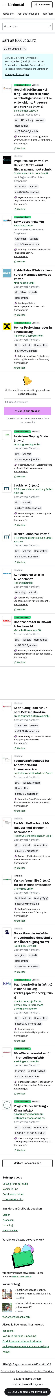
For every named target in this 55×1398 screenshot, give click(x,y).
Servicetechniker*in (29, 222)
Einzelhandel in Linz (13, 1194)
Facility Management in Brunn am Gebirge (25, 1346)
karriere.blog (11, 1284)
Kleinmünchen (10, 1230)
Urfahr (6, 1214)
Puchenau (8, 1220)
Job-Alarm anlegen (29, 411)
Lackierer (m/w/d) (26, 485)
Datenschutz (8, 1371)
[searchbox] (27, 26)
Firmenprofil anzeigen (17, 74)
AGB (48, 1364)
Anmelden (44, 4)
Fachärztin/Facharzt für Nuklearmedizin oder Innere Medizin (32, 828)
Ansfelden (21, 238)
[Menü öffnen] (4, 4)
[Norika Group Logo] (27, 1385)
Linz (33, 40)
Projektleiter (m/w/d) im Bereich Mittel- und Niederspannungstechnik (32, 165)
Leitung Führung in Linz (15, 1183)
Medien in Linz (10, 1189)
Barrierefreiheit (25, 1371)
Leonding (20, 592)
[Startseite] (17, 4)
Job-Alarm (48, 13)
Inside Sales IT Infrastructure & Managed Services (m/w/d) (33, 275)
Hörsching (27, 120)
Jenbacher (8, 1330)
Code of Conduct (44, 1371)
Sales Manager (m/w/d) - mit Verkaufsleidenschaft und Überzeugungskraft (33, 937)
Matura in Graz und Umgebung (19, 1336)
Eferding (20, 1071)
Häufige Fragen (11, 1364)
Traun (18, 725)
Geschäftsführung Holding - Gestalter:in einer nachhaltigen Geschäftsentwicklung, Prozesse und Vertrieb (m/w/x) (33, 98)
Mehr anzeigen (21, 143)
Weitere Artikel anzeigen (16, 1317)
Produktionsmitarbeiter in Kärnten (22, 1341)
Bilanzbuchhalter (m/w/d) (32, 534)
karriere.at (36, 1324)
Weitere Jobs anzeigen (27, 1163)
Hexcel (6, 1351)
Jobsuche (8, 13)
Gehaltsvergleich (21, 1276)
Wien (18, 120)
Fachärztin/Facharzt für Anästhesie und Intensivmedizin (32, 765)
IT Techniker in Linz (12, 1199)
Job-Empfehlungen (28, 13)
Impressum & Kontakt (33, 1364)
